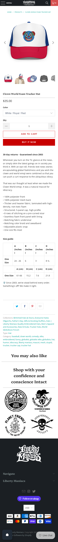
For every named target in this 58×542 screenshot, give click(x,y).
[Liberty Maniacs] (29, 3)
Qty (4, 120)
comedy (35, 336)
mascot (36, 342)
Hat (9, 333)
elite (41, 336)
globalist (25, 339)
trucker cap (15, 345)
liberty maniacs (25, 342)
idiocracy (14, 342)
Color (5, 107)
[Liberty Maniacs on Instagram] (29, 491)
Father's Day (17, 321)
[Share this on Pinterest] (32, 306)
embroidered (9, 339)
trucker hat (26, 345)
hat (53, 339)
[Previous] (5, 42)
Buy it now (29, 142)
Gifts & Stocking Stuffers (34, 321)
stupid (49, 342)
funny (18, 339)
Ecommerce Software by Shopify (17, 535)
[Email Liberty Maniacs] (23, 491)
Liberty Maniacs (17, 532)
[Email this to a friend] (40, 306)
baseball (15, 336)
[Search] (47, 3)
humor (6, 342)
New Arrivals (23, 327)
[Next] (52, 42)
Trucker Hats (35, 327)
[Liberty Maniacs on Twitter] (34, 491)
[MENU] (1, 3)
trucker (6, 345)
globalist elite (35, 339)
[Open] (7, 535)
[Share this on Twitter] (17, 306)
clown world (25, 336)
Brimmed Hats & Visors (24, 318)
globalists (46, 339)
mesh (42, 342)
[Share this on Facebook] (24, 306)
